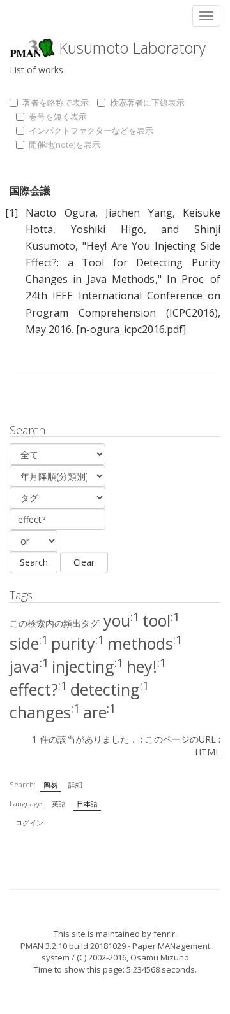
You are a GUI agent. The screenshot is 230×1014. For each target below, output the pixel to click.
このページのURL (180, 739)
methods (145, 643)
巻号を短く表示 (58, 116)
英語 (59, 803)
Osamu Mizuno (159, 957)
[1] (11, 213)
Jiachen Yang (138, 213)
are (99, 712)
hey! (146, 666)
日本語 (87, 803)
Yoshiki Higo (107, 229)
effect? (39, 689)
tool (161, 620)
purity (78, 643)
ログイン (29, 822)
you (121, 620)
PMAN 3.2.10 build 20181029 (73, 946)
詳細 (75, 784)
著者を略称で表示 (55, 102)
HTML (207, 752)
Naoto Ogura (60, 213)
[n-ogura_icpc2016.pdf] (131, 329)
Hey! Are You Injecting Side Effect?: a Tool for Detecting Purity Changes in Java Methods (123, 262)
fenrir (164, 933)
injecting (88, 666)
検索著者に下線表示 (147, 102)
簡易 (50, 784)
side (29, 643)
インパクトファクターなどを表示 (91, 130)
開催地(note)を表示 (64, 144)
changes (45, 712)
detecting (110, 689)
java (29, 666)
